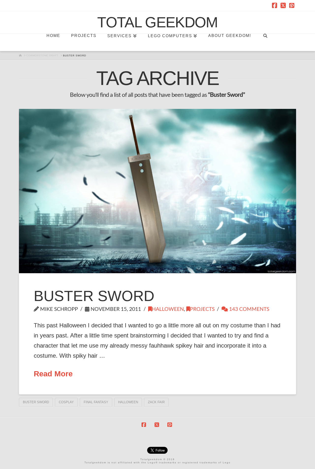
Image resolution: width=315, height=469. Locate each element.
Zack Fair (156, 402)
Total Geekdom (157, 22)
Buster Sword (94, 296)
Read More (53, 373)
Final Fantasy (96, 402)
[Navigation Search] (265, 42)
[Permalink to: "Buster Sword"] (157, 191)
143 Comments (248, 309)
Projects (202, 309)
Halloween (168, 309)
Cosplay (66, 402)
